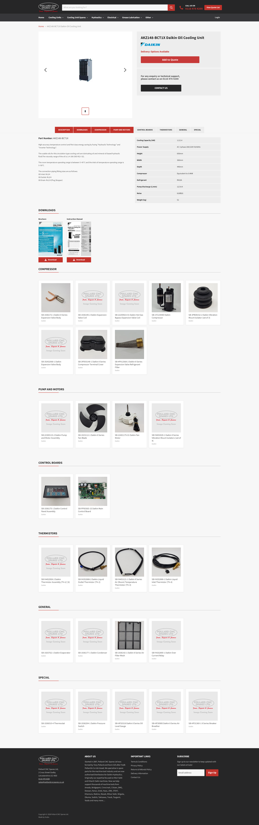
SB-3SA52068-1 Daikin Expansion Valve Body (51, 363)
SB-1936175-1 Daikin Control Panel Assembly (54, 510)
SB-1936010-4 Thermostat (53, 723)
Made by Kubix (43, 817)
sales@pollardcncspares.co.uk (51, 782)
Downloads (82, 130)
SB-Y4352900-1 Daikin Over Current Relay (164, 654)
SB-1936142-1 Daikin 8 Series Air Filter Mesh (129, 654)
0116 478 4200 (171, 79)
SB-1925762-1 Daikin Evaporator (55, 652)
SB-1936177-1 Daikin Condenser (92, 652)
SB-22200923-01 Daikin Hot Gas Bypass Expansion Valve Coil (129, 316)
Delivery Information (139, 773)
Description (64, 130)
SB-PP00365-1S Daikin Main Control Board (90, 510)
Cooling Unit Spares (76, 17)
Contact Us (161, 88)
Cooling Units (55, 17)
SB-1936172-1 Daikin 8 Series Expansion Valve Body (54, 316)
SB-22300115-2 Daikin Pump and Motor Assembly (54, 436)
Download (52, 259)
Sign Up (212, 772)
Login (217, 17)
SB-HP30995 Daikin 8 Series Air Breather (166, 725)
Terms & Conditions (139, 761)
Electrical (112, 17)
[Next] (124, 70)
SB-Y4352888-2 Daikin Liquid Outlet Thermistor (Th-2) (91, 581)
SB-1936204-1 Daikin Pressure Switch (91, 725)
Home (41, 17)
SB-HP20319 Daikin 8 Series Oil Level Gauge (129, 725)
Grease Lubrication (131, 17)
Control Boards (145, 130)
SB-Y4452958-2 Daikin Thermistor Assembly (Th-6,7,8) (55, 581)
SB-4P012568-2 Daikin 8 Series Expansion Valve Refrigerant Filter (128, 364)
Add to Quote (170, 59)
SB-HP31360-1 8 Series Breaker (203, 723)
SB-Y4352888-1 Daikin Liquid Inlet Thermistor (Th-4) (165, 581)
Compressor (100, 130)
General (183, 130)
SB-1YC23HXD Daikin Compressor (161, 316)
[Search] (171, 7)
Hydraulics (97, 17)
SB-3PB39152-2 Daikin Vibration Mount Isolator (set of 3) (203, 316)
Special (197, 130)
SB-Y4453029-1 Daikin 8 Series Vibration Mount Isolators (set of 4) (166, 438)
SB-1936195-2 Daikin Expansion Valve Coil (92, 316)
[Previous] (46, 70)
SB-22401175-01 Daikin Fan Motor (127, 436)
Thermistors (166, 130)
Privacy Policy (137, 765)
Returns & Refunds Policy (141, 769)
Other (148, 17)
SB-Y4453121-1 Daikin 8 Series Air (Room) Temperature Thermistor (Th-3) (128, 582)
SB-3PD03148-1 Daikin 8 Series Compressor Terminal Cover (92, 363)
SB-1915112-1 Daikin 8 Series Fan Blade (91, 436)
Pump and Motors (121, 130)
